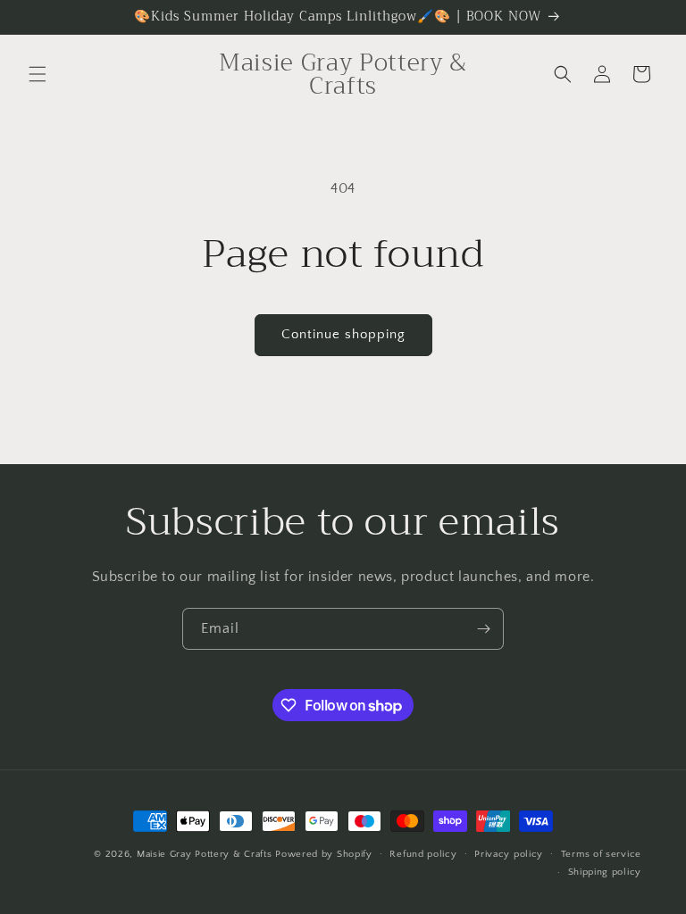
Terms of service (601, 854)
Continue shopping (343, 334)
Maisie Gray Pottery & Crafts (204, 854)
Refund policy (422, 854)
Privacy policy (508, 854)
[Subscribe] (483, 629)
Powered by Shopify (323, 854)
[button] (37, 74)
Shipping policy (605, 872)
